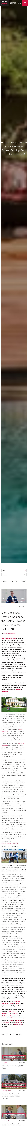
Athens (3, 1013)
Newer (23, 581)
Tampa (11, 1020)
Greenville (19, 1022)
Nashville (10, 1018)
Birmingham (18, 1024)
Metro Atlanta (12, 1011)
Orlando (18, 1020)
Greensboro (14, 1016)
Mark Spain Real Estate (9, 633)
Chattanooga (20, 1018)
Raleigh (15, 1013)
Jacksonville (5, 1022)
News (2, 607)
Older (4, 581)
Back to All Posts (13, 581)
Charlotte (4, 1016)
